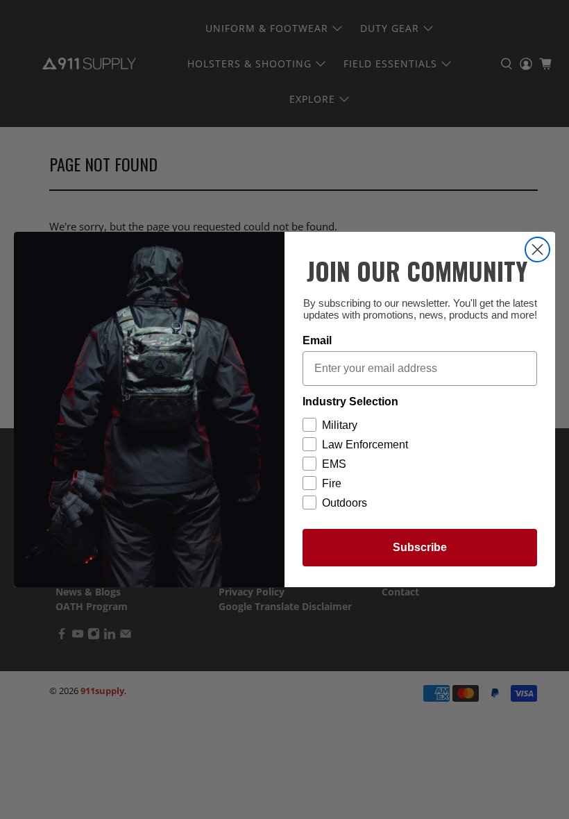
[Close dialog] (537, 249)
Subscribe (420, 547)
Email (317, 340)
